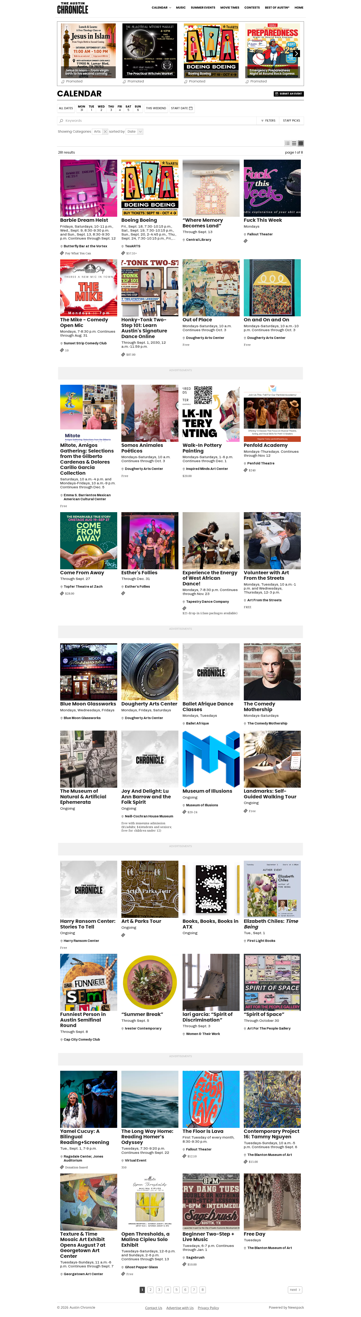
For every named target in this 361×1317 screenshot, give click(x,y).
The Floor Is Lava (203, 1131)
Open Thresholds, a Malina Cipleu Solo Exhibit (145, 1240)
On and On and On (266, 320)
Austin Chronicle (82, 1307)
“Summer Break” (142, 1014)
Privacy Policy (208, 1307)
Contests (252, 7)
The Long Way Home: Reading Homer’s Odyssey (147, 1137)
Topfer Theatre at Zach (83, 586)
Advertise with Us (179, 1307)
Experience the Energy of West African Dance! (210, 578)
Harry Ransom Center (81, 941)
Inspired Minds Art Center (207, 469)
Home (299, 7)
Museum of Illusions (207, 791)
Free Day (255, 1234)
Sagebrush (195, 1257)
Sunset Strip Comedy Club (85, 343)
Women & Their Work (203, 1034)
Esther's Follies (139, 573)
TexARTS (132, 246)
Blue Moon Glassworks (88, 704)
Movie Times (229, 7)
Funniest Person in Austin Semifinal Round (83, 1020)
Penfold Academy (266, 445)
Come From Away (82, 573)
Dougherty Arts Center (205, 338)
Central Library (198, 239)
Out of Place (197, 320)
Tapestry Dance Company (207, 601)
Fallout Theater (260, 234)
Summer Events (203, 7)
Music (181, 7)
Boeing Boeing (139, 220)
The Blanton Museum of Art (269, 1155)
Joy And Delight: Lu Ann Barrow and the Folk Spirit (146, 797)
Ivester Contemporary (143, 1028)
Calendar (160, 7)
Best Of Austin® (277, 7)
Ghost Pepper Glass (141, 1267)
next (293, 1289)
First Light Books (261, 941)
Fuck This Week (263, 220)
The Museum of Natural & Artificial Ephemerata (83, 797)
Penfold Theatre (261, 463)
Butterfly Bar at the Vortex (85, 246)
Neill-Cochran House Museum (149, 816)
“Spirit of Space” (264, 1014)
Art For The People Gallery (269, 1028)
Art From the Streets (264, 600)
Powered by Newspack (286, 1307)
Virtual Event (135, 1160)
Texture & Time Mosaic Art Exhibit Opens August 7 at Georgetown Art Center (82, 1245)
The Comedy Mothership (267, 723)
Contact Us (153, 1307)
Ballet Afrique (197, 723)
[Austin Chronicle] (73, 8)
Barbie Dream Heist (84, 220)
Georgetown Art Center (83, 1274)
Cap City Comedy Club (82, 1039)
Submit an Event (291, 93)
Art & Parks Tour (141, 921)
